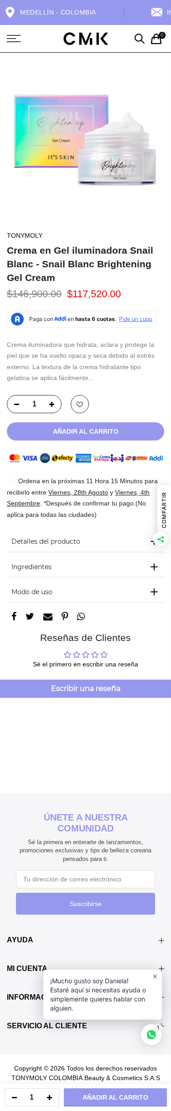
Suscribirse (86, 903)
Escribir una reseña (85, 688)
